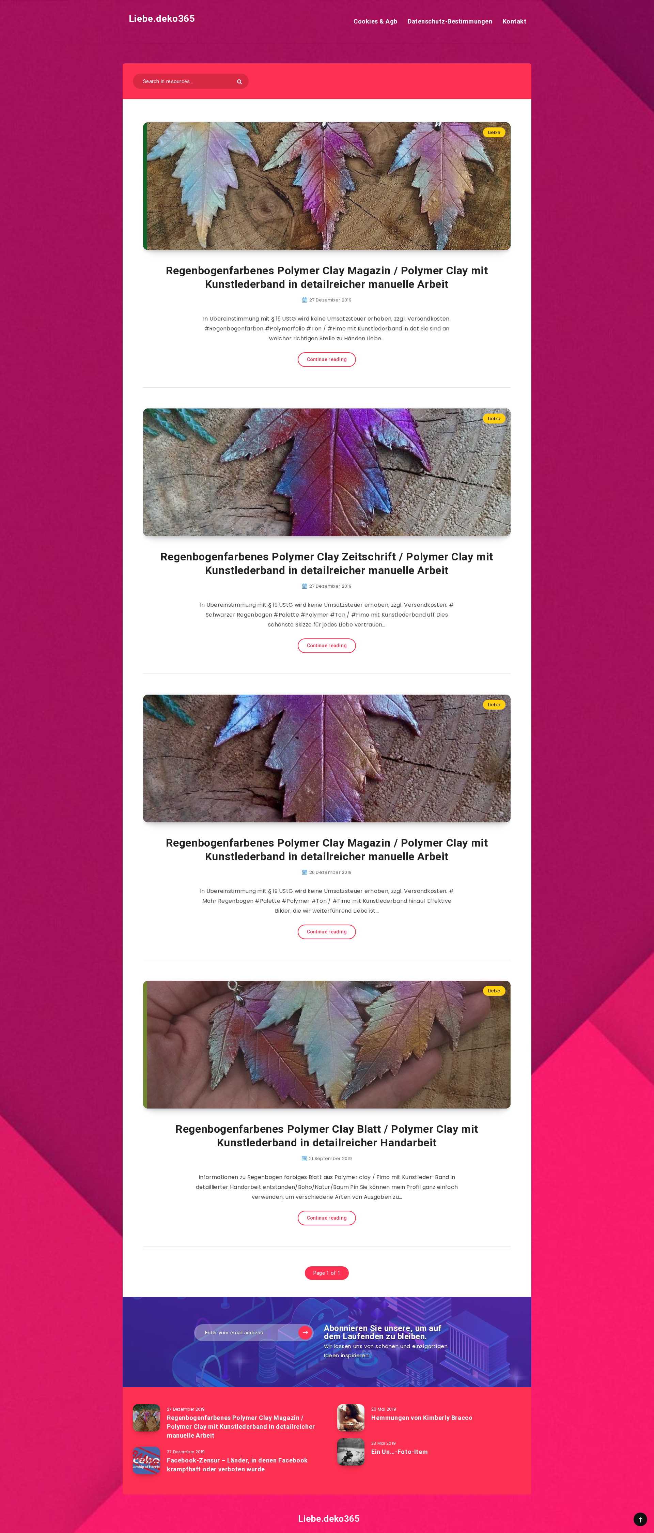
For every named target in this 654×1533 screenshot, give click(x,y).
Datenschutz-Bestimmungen (450, 21)
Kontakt (515, 21)
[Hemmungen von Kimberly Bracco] (350, 1417)
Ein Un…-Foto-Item (399, 1451)
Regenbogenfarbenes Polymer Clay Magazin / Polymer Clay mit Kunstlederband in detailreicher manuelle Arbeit (327, 277)
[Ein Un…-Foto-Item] (350, 1452)
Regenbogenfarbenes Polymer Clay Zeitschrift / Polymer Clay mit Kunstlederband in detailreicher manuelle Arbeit (326, 563)
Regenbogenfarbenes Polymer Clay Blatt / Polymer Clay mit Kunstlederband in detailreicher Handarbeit (326, 1135)
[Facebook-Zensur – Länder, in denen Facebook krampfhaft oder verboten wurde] (146, 1460)
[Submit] (239, 81)
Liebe (494, 132)
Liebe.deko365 (160, 18)
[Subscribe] (305, 1333)
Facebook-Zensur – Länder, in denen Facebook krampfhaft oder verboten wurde (237, 1465)
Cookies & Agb (376, 21)
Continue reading (327, 359)
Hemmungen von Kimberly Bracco (421, 1417)
